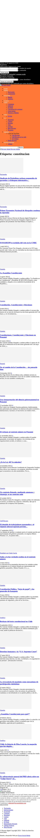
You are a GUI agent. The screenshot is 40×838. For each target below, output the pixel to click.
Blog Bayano (12, 128)
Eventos (10, 126)
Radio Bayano (12, 140)
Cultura (10, 121)
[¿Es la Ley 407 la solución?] (15, 456)
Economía (6, 100)
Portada (6, 88)
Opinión (5, 102)
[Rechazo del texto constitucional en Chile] (15, 616)
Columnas (11, 104)
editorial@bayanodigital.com (17, 803)
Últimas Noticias (9, 825)
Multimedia (6, 132)
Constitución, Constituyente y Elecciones (16, 305)
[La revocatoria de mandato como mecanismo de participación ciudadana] (15, 676)
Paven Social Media (24, 835)
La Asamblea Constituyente (11, 273)
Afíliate (10, 144)
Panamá (6, 90)
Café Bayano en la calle (19, 137)
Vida (9, 125)
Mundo (10, 97)
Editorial (10, 106)
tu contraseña (22, 70)
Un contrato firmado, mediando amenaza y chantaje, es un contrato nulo (17, 493)
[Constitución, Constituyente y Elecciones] (15, 299)
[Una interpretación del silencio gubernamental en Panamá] (15, 394)
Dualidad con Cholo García (8, 553)
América (10, 99)
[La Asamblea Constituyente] (15, 267)
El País (10, 116)
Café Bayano (16, 135)
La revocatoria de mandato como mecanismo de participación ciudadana (19, 683)
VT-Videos (15, 139)
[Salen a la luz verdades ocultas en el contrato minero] (15, 551)
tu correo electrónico (24, 79)
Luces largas (11, 111)
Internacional (7, 95)
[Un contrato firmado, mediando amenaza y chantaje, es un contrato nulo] (15, 487)
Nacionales (11, 92)
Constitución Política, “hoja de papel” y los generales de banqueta (17, 590)
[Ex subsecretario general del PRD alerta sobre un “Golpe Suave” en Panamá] (14, 771)
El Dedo (10, 107)
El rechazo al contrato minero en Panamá (16, 432)
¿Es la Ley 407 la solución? (11, 462)
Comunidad (11, 94)
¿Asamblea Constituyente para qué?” (15, 714)
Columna (7, 813)
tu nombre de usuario (24, 68)
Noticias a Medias (13, 113)
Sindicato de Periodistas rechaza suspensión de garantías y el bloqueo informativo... (18, 179)
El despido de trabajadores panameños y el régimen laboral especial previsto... (17, 525)
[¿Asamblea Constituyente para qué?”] (15, 708)
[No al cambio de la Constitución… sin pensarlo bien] (15, 362)
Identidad (10, 120)
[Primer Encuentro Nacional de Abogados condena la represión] (15, 205)
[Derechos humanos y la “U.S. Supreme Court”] (15, 646)
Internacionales (8, 810)
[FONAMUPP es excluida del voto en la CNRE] (15, 237)
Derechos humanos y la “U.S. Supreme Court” (18, 652)
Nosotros (10, 130)
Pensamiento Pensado (10, 824)
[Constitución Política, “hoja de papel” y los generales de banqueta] (15, 584)
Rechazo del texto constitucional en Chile (16, 621)
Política (5, 114)
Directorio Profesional (9, 142)
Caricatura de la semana (15, 109)
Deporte (10, 123)
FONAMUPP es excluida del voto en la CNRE (18, 243)
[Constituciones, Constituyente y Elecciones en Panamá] (15, 329)
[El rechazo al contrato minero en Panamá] (15, 426)
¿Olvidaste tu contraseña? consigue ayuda (13, 74)
